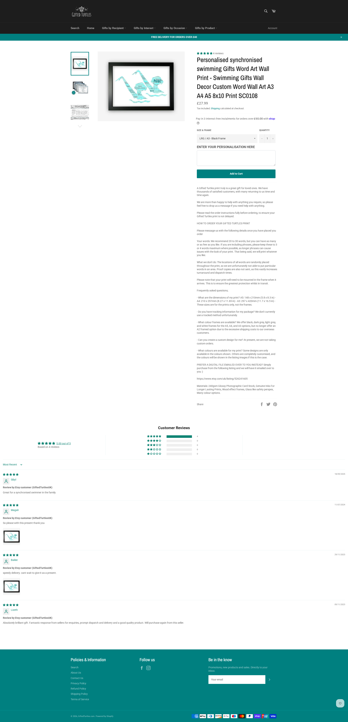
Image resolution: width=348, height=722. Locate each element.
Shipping (215, 108)
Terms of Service (80, 699)
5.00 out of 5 (63, 443)
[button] (205, 53)
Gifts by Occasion (174, 28)
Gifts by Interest (144, 28)
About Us (76, 672)
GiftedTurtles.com (86, 716)
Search (75, 28)
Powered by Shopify (104, 716)
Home (90, 28)
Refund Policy (78, 688)
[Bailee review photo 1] (11, 586)
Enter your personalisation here (226, 147)
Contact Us (77, 678)
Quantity (264, 130)
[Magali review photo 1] (11, 536)
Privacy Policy (78, 683)
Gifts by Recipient (113, 28)
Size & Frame (204, 130)
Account (272, 28)
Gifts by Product (205, 28)
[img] (10, 474)
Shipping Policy (79, 693)
